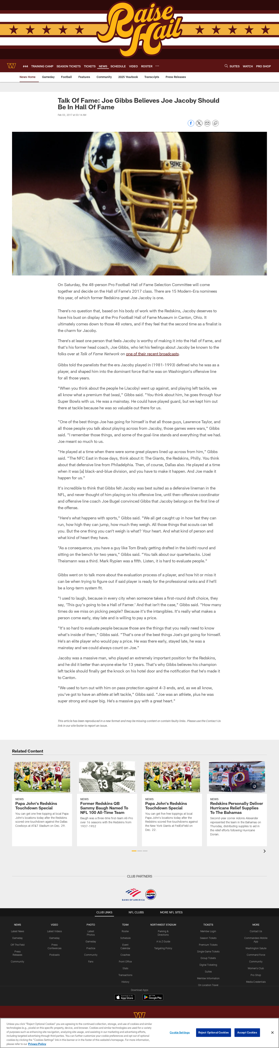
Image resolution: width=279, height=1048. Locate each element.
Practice (90, 948)
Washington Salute (256, 948)
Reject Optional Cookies (213, 1032)
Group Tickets (208, 958)
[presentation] (265, 851)
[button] (134, 850)
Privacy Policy (37, 1043)
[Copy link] (215, 123)
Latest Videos (54, 931)
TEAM (125, 924)
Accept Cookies (247, 1032)
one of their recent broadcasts (152, 353)
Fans (90, 961)
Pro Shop (256, 975)
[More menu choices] (157, 66)
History (125, 981)
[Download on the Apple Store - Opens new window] (125, 997)
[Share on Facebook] (191, 125)
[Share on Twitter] (199, 125)
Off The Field (18, 944)
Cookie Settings (180, 1032)
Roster (125, 931)
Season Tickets (208, 937)
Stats (125, 968)
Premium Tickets (208, 944)
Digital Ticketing (208, 964)
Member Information (208, 978)
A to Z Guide (163, 941)
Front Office (125, 961)
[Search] (226, 66)
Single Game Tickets (208, 951)
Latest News (17, 931)
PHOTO (91, 924)
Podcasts (54, 954)
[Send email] (207, 125)
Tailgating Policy (163, 948)
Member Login (208, 931)
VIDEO (54, 924)
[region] (139, 1033)
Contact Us (256, 931)
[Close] (272, 1032)
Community (17, 961)
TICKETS (208, 924)
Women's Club (256, 968)
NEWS (17, 924)
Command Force (256, 954)
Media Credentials (256, 981)
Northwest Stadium (163, 924)
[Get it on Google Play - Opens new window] (153, 999)
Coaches (125, 954)
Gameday (17, 937)
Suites (208, 971)
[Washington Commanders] (139, 1016)
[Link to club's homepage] (11, 66)
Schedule (125, 937)
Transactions (125, 975)
